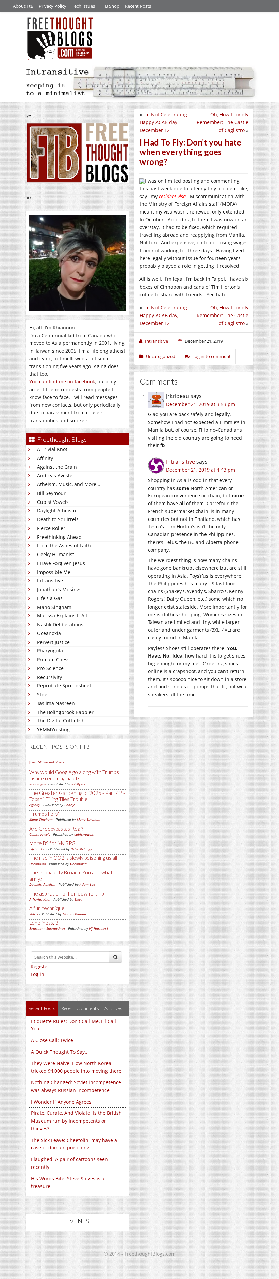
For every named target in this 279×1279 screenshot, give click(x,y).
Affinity (45, 458)
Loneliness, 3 (43, 923)
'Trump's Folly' (44, 814)
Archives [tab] (113, 1008)
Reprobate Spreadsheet (64, 685)
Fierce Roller (51, 528)
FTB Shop (109, 6)
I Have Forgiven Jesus (61, 563)
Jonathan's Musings (59, 589)
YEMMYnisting (53, 729)
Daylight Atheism (56, 510)
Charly (69, 804)
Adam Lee (87, 884)
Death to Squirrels (58, 519)
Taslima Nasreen (56, 703)
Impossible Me (53, 572)
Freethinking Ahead (59, 537)
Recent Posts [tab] (41, 1008)
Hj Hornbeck (99, 928)
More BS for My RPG (52, 843)
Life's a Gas (50, 598)
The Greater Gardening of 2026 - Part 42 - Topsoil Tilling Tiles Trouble (77, 796)
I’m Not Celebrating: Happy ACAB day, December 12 (164, 122)
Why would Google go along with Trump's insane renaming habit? (74, 775)
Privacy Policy (52, 6)
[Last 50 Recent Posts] (47, 762)
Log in (37, 974)
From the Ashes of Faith (64, 545)
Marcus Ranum (74, 913)
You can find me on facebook (62, 381)
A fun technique (47, 908)
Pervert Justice (53, 642)
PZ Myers (78, 784)
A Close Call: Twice (52, 1040)
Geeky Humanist (55, 554)
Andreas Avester (56, 475)
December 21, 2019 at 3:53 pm (200, 404)
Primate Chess (53, 659)
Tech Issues (83, 6)
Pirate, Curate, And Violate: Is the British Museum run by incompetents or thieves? (76, 1121)
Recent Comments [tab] (80, 1008)
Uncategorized (160, 356)
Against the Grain (57, 467)
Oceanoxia (49, 633)
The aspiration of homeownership (66, 893)
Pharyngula (50, 650)
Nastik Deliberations (60, 624)
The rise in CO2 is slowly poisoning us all (73, 858)
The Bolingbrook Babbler (65, 712)
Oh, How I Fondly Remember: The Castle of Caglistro (222, 122)
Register (40, 966)
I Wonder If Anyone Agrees (61, 1101)
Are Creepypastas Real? (56, 828)
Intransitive (50, 580)
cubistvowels (84, 834)
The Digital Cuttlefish (61, 720)
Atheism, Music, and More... (68, 484)
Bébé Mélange (81, 849)
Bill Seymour (51, 493)
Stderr (44, 694)
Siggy (78, 899)
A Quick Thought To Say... (60, 1051)
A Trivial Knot (52, 449)
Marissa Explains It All (62, 615)
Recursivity (49, 677)
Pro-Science (50, 668)
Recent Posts (138, 6)
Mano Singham (54, 607)
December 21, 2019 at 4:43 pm (200, 469)
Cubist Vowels (53, 502)
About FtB (23, 6)
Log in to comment (211, 356)
